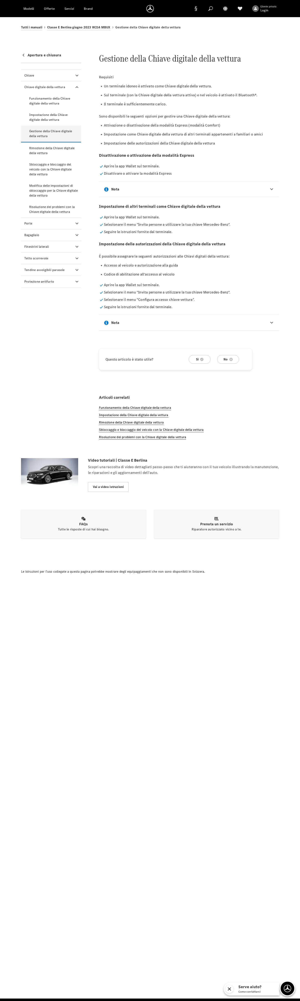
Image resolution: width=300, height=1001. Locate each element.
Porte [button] (28, 223)
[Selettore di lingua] (225, 8)
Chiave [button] (29, 75)
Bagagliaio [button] (31, 235)
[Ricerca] (210, 8)
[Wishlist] (240, 8)
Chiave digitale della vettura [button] (44, 87)
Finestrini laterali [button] (36, 246)
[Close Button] (229, 989)
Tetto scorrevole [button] (36, 258)
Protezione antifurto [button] (39, 281)
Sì (197, 359)
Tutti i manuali (31, 27)
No (225, 359)
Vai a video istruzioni (108, 487)
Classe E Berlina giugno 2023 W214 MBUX (78, 27)
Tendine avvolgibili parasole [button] (44, 270)
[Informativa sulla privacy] (196, 8)
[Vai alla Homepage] (150, 8)
